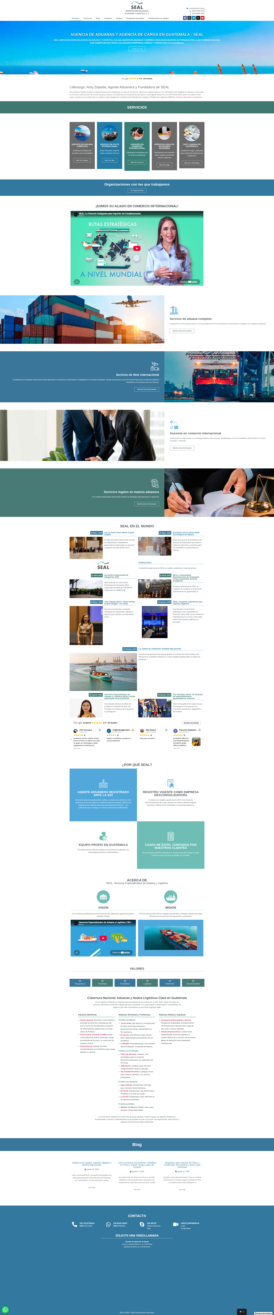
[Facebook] (185, 18)
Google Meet (186, 1228)
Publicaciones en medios (158, 18)
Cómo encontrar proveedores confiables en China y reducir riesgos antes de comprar (137, 1165)
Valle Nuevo (126, 1066)
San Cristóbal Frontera (130, 1072)
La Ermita (124, 1097)
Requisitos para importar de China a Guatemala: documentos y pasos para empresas (182, 1165)
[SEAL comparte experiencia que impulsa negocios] (171, 619)
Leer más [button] (110, 748)
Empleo (119, 18)
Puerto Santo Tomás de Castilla (93, 1034)
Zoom (183, 1226)
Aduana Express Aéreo (170, 1032)
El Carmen (125, 1035)
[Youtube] (202, 18)
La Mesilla (125, 1043)
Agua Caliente (126, 1085)
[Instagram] (189, 18)
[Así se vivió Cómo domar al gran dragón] (103, 545)
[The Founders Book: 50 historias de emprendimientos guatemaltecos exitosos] (171, 705)
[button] (202, 739)
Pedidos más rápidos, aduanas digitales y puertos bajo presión (91, 1164)
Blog (98, 18)
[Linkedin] (194, 18)
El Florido (124, 1091)
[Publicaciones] (137, 566)
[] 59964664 (119, 1226)
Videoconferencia (153, 1226)
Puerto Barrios (86, 1046)
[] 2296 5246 (86, 1226)
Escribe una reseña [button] (191, 723)
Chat (149, 1228)
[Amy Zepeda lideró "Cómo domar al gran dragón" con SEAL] (103, 622)
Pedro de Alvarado (128, 1054)
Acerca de (88, 18)
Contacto (108, 18)
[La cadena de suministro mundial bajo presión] (137, 669)
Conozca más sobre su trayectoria (189, 97)
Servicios (75, 18)
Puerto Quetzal (86, 1020)
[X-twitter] (198, 18)
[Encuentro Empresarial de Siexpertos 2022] (103, 586)
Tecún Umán (126, 1023)
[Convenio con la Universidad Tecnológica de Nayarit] (171, 543)
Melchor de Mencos (129, 1107)
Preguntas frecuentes (135, 18)
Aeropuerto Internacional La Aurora (176, 1020)
